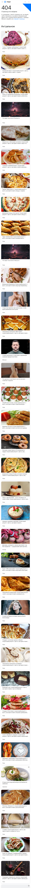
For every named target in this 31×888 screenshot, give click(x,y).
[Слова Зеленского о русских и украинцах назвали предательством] (15, 350)
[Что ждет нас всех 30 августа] (15, 113)
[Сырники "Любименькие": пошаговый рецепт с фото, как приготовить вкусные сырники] (15, 160)
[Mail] (5, 2)
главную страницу (19, 19)
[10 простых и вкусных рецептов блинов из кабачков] (15, 777)
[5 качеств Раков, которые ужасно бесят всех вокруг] (15, 611)
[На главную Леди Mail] (8, 2)
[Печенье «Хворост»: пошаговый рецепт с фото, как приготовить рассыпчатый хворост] (15, 801)
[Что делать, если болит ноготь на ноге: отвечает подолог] (15, 374)
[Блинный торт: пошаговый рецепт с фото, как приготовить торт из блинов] (15, 682)
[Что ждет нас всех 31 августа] (15, 255)
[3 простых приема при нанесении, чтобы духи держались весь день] (15, 303)
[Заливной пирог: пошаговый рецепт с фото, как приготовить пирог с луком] (15, 66)
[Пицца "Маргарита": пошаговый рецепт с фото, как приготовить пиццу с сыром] (15, 184)
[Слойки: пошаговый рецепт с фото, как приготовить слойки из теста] (15, 825)
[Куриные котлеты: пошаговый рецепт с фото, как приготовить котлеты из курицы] (15, 421)
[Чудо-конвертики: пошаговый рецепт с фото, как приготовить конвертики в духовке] (15, 232)
